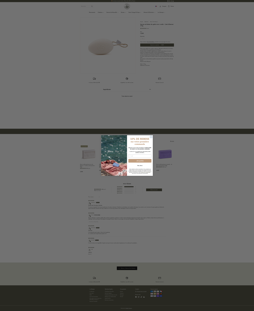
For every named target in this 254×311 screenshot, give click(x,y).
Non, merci (139, 165)
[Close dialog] (151, 137)
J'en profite (140, 161)
